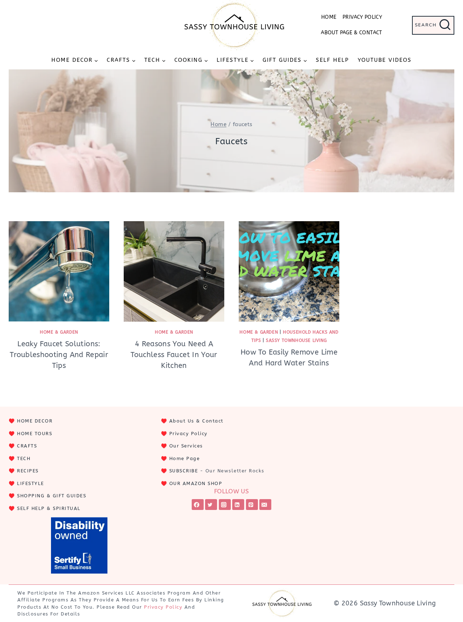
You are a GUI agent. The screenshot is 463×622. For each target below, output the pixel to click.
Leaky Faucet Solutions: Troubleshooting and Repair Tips (59, 355)
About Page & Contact (351, 33)
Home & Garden (59, 332)
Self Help (332, 60)
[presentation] (59, 271)
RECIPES (28, 470)
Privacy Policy (362, 17)
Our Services (186, 446)
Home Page (184, 458)
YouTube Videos (385, 60)
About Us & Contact (196, 421)
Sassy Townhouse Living (296, 340)
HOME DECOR (34, 421)
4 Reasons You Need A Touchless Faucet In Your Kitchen (174, 355)
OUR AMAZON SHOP (195, 483)
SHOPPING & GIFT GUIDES (51, 495)
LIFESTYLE (30, 483)
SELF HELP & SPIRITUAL (49, 508)
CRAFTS (27, 446)
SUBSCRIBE (183, 470)
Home (328, 17)
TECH (23, 458)
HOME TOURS (34, 433)
